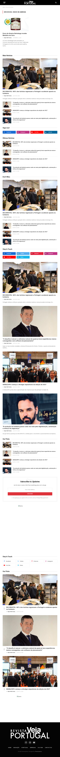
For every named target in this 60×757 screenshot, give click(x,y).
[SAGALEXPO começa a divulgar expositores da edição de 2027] (7, 112)
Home (9, 747)
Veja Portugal (8, 37)
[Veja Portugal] (30, 2)
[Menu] (4, 2)
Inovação (16, 747)
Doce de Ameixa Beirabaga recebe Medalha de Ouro (15, 34)
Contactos (48, 747)
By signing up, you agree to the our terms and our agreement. (30, 497)
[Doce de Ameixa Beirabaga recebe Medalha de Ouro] (16, 24)
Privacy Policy (40, 497)
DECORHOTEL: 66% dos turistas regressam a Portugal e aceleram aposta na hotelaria (29, 92)
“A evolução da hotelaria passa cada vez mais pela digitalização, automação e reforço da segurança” (34, 119)
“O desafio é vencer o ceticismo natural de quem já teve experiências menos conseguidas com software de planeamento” (34, 103)
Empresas (33, 747)
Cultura (40, 747)
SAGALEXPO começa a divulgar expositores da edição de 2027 (30, 110)
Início (4, 7)
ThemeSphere (38, 751)
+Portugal (24, 747)
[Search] (56, 2)
